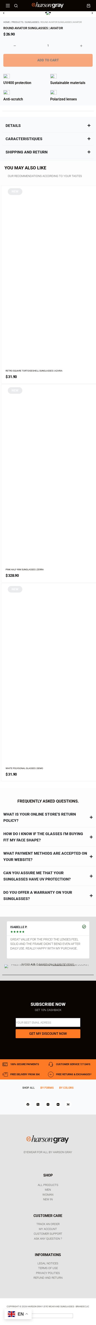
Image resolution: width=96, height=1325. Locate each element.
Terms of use (48, 1268)
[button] (46, 12)
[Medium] (68, 1104)
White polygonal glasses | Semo (24, 768)
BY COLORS (66, 1087)
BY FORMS (47, 1087)
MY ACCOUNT (48, 1229)
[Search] (16, 5)
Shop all (28, 1087)
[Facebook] (28, 1104)
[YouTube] (58, 1104)
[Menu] (8, 6)
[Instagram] (48, 1104)
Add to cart (48, 60)
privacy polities (48, 1273)
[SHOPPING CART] (88, 5)
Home (6, 22)
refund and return (48, 1277)
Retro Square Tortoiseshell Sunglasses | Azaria (34, 370)
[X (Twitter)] (38, 1104)
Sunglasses (32, 22)
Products (17, 22)
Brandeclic (82, 1306)
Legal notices (48, 1263)
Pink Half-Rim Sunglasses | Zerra (25, 569)
